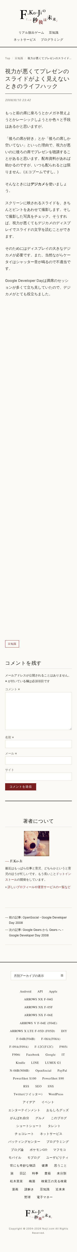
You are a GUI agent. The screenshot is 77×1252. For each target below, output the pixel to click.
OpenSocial (44, 1070)
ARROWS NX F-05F (38, 1007)
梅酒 (32, 1181)
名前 (9, 737)
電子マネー (45, 1197)
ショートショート (29, 1126)
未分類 (62, 1173)
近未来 (60, 1189)
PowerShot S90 (53, 1078)
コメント (12, 689)
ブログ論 (17, 1150)
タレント (54, 1126)
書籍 (47, 1173)
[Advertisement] (38, 469)
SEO (38, 1086)
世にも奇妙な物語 (23, 1165)
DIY (64, 1031)
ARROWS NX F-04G (38, 999)
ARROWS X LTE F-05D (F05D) (32, 1031)
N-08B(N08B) (20, 1070)
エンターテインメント (24, 1110)
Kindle (20, 1063)
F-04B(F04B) (25, 1039)
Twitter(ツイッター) (28, 1094)
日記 (23, 1173)
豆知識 (54, 32)
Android (25, 991)
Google (51, 1054)
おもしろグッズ (57, 1110)
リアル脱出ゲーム (31, 32)
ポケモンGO (38, 1150)
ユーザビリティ (57, 1157)
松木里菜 (16, 1181)
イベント (47, 1102)
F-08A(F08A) (51, 1039)
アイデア (29, 1102)
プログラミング (52, 39)
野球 (27, 1197)
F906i (16, 1054)
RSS (26, 1086)
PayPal (62, 1070)
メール (11, 753)
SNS (51, 1086)
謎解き (29, 1189)
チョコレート (24, 1134)
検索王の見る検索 (54, 1181)
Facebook (33, 1054)
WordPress (56, 1094)
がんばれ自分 (19, 1118)
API (40, 991)
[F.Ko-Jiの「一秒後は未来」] (38, 17)
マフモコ (59, 1150)
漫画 (15, 1189)
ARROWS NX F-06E (38, 1015)
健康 (45, 1165)
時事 (35, 1173)
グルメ (40, 1118)
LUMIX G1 (53, 1063)
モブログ (33, 1157)
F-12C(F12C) (44, 1047)
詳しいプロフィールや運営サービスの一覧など (39, 887)
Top (7, 58)
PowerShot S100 (24, 1078)
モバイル (15, 1157)
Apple (53, 991)
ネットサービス (25, 39)
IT (63, 1054)
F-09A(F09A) (19, 1047)
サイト (9, 769)
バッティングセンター (24, 1141)
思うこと (60, 1165)
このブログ (59, 1118)
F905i (63, 1047)
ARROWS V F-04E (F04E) (38, 1023)
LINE (35, 1063)
